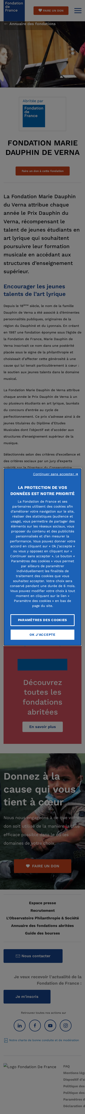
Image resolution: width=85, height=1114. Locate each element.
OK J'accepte (42, 634)
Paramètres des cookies (42, 620)
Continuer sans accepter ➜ (55, 474)
